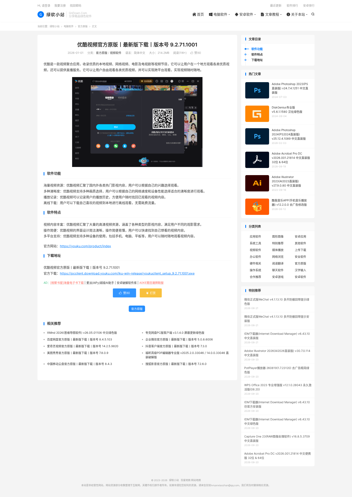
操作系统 (255, 270)
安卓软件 (244, 14)
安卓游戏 (278, 276)
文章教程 (270, 14)
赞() (195, 52)
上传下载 (300, 250)
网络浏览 (278, 256)
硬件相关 (255, 263)
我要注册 (60, 5)
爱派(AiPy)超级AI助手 (100, 282)
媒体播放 (278, 250)
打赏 (151, 293)
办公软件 (255, 256)
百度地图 (185, 480)
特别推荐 (278, 243)
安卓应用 (300, 236)
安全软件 (300, 256)
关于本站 (296, 14)
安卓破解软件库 (127, 282)
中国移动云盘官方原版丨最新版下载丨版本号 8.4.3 (79, 364)
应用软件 (255, 236)
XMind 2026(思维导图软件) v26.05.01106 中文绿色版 (82, 332)
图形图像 (278, 236)
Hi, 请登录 (43, 5)
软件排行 (292, 5)
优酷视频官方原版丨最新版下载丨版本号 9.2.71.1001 (137, 45)
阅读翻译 (278, 263)
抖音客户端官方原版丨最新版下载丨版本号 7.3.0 (176, 346)
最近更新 (276, 5)
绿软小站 (50, 14)
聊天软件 (278, 270)
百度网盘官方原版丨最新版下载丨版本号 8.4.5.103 (79, 339)
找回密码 (75, 5)
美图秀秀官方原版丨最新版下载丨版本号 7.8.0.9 (77, 353)
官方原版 (83, 26)
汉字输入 (300, 270)
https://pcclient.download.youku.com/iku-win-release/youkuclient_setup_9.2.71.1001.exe (127, 273)
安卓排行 (309, 5)
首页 (198, 14)
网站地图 (196, 480)
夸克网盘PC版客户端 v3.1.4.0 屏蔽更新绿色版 (174, 332)
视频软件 (115, 52)
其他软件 (300, 243)
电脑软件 (218, 14)
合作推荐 (255, 276)
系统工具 (255, 243)
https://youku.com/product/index (85, 246)
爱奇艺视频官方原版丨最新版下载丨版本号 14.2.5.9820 (82, 346)
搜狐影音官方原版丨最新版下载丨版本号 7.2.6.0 (176, 364)
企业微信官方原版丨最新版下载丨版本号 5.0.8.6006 (179, 339)
